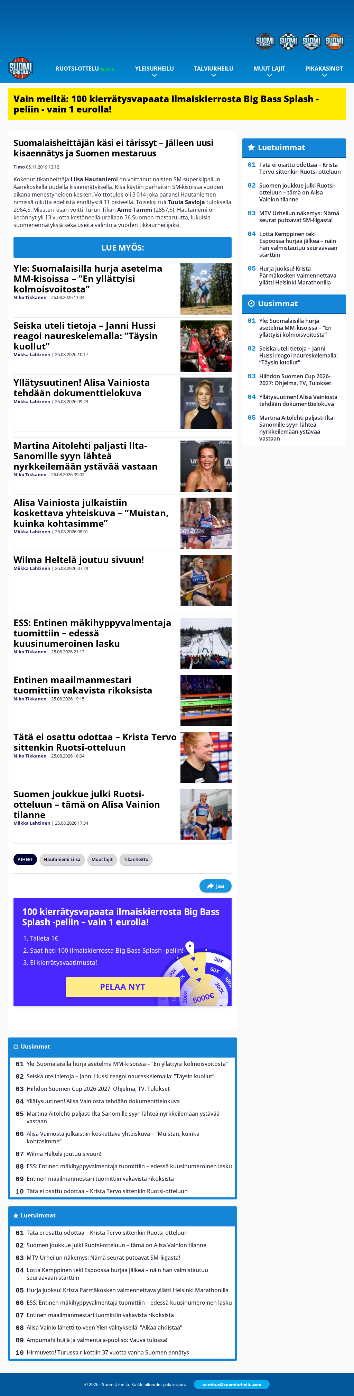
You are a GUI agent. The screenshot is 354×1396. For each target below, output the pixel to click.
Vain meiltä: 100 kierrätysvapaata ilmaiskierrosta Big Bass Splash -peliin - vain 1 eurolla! (166, 103)
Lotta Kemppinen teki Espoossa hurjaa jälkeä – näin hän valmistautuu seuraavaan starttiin (117, 1273)
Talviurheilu (213, 68)
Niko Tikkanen (30, 297)
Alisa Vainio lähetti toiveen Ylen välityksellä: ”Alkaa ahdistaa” (104, 1327)
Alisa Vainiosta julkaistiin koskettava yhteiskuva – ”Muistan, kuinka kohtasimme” (90, 512)
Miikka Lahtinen (31, 354)
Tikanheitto (136, 859)
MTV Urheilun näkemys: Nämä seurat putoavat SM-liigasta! (103, 1257)
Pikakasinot (324, 68)
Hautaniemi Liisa (62, 859)
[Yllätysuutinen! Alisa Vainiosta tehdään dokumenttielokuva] (206, 403)
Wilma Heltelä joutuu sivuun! (78, 559)
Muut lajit (269, 68)
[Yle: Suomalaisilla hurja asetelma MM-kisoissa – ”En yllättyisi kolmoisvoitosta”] (206, 289)
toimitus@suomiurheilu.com (231, 1384)
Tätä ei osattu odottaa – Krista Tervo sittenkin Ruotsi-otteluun (95, 742)
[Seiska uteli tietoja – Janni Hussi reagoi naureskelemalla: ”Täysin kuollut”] (206, 346)
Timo (19, 167)
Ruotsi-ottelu (85, 68)
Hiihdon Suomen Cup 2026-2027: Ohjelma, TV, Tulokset (98, 1089)
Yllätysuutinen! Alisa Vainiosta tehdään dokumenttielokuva (81, 387)
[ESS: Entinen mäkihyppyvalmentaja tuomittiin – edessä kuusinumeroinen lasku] (206, 643)
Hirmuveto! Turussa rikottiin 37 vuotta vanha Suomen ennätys (108, 1352)
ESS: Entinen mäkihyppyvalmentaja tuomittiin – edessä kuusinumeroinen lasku (92, 633)
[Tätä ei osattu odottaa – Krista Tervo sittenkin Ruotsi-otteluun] (206, 757)
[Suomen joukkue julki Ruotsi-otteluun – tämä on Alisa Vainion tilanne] (206, 814)
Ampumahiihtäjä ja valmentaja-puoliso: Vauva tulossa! (97, 1340)
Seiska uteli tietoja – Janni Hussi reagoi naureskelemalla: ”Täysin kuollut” (85, 335)
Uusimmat (35, 1046)
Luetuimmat (38, 1215)
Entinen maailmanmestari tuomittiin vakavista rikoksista (82, 684)
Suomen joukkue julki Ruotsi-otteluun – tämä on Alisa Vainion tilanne (86, 804)
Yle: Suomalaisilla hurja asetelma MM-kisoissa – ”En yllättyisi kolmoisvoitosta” (87, 278)
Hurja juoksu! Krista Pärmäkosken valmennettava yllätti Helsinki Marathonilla (128, 1290)
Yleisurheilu (154, 68)
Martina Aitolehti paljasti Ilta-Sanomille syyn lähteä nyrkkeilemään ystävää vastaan (85, 455)
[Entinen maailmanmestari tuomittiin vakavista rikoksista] (206, 700)
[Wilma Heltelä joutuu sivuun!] (206, 580)
